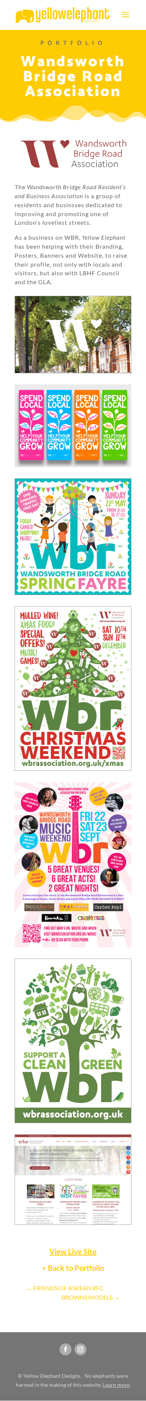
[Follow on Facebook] (66, 1349)
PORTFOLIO (73, 43)
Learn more (116, 1385)
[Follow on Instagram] (80, 1349)
